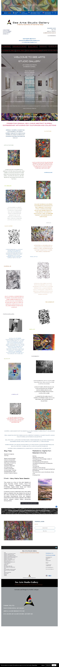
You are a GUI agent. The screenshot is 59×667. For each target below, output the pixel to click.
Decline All (48, 665)
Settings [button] (42, 665)
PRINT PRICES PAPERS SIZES (8, 566)
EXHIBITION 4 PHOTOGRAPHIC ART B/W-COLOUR (10, 556)
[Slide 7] (33, 10)
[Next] (56, 6)
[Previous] (2, 6)
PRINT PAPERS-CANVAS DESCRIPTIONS (9, 567)
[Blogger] (3, 12)
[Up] (56, 507)
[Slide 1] (25, 10)
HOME (5, 552)
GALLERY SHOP (6, 564)
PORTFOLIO (5, 565)
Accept (54, 665)
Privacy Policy (34, 665)
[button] (55, 12)
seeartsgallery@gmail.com (29, 38)
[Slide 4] (29, 10)
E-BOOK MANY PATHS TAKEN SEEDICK (9, 570)
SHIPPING (5, 575)
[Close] (57, 665)
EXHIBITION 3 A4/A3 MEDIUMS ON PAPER (9, 555)
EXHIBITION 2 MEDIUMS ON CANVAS (9, 554)
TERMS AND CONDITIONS (7, 572)
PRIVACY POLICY (6, 573)
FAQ (4, 571)
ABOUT (5, 568)
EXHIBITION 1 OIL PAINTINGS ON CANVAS (9, 553)
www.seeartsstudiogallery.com (29, 42)
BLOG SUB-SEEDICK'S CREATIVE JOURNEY (10, 569)
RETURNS (5, 574)
